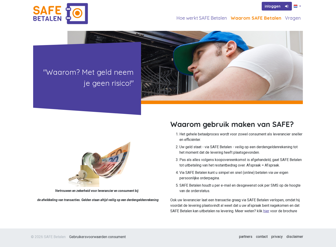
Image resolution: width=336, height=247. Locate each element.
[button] (297, 6)
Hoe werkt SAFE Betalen (201, 18)
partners (245, 236)
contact (262, 236)
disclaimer (294, 236)
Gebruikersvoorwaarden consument (97, 237)
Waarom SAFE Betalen (256, 18)
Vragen (293, 18)
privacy (277, 236)
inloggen (272, 6)
